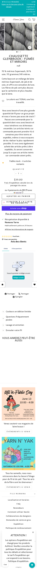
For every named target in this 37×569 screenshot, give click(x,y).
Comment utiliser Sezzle (18, 512)
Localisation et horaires (18, 500)
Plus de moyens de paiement (18, 214)
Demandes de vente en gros (18, 520)
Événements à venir (18, 432)
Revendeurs (18, 508)
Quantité (18, 169)
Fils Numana (18, 494)
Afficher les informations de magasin (19, 230)
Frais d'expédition (11, 183)
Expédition (18, 524)
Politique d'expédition (18, 561)
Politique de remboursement (18, 528)
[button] (18, 191)
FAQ (18, 504)
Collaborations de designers (18, 516)
